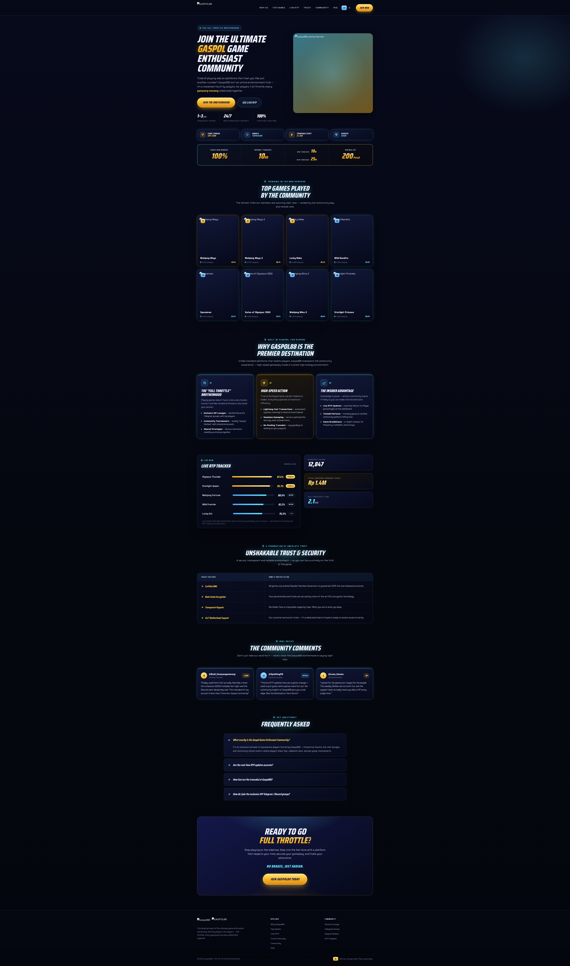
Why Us (263, 7)
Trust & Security (278, 938)
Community (322, 7)
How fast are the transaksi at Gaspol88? (249, 779)
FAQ (335, 7)
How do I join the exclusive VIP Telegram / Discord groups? (258, 794)
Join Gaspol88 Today (285, 879)
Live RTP (294, 7)
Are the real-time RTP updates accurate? (250, 765)
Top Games (278, 7)
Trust (307, 7)
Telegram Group (332, 929)
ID (349, 7)
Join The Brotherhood (216, 102)
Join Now (364, 8)
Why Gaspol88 (278, 924)
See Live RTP (249, 102)
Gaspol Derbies (332, 933)
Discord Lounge (332, 924)
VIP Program (331, 938)
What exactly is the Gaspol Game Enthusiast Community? (258, 740)
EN (344, 7)
